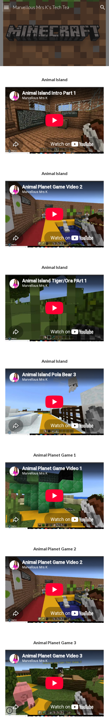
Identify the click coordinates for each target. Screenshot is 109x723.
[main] (54, 79)
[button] (6, 7)
